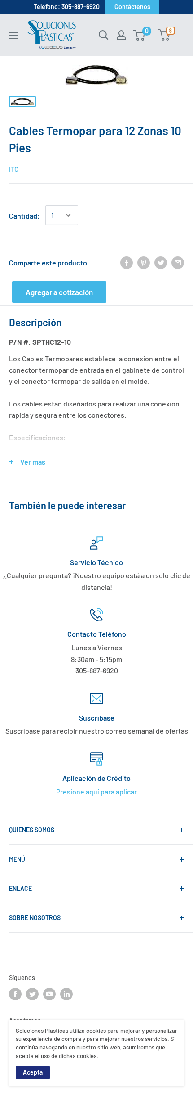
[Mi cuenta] (121, 35)
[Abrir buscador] (104, 35)
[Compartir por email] (177, 262)
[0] (139, 35)
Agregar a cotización (59, 292)
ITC (13, 169)
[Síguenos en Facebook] (15, 994)
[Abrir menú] (13, 35)
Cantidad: (24, 215)
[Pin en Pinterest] (143, 262)
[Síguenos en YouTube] (49, 994)
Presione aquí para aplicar (96, 791)
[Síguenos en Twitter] (32, 994)
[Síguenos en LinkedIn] (66, 994)
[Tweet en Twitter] (160, 262)
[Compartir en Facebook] (126, 262)
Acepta (33, 1072)
